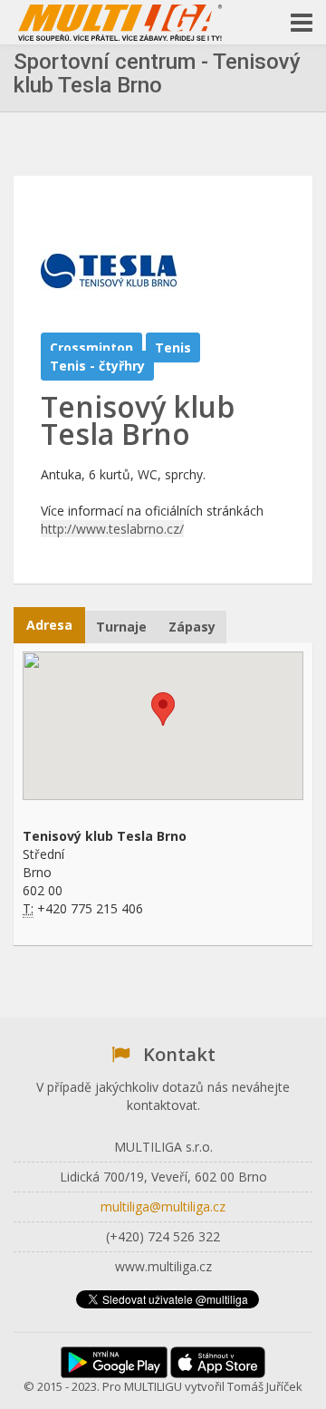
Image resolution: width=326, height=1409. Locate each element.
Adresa (49, 624)
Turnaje (121, 626)
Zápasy (192, 626)
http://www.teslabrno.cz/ (112, 528)
